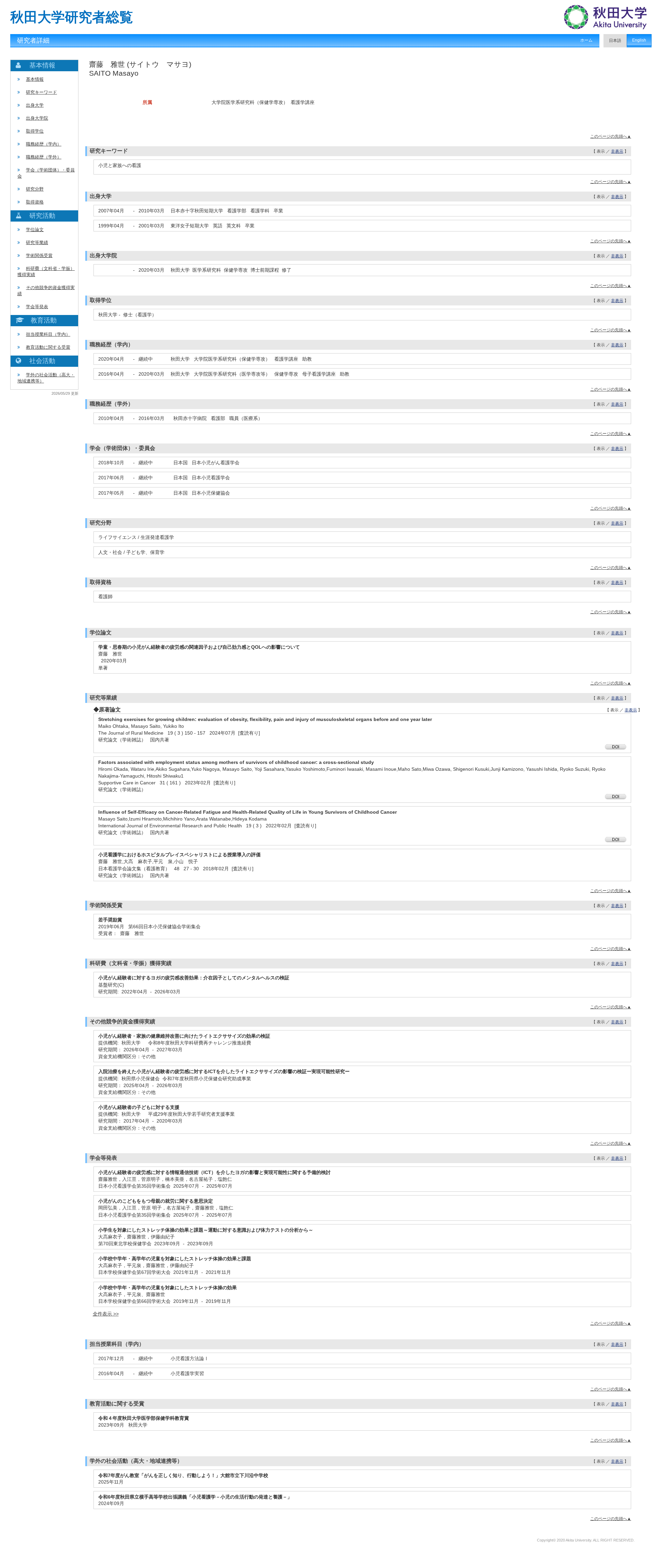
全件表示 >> (106, 1314)
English (639, 40)
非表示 (617, 151)
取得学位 (35, 131)
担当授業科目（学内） (48, 334)
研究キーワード (41, 92)
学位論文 (35, 229)
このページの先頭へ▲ (610, 136)
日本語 (615, 40)
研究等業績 (37, 242)
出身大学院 (37, 118)
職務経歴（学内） (43, 144)
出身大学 (35, 105)
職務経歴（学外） (43, 157)
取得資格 (35, 202)
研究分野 (35, 189)
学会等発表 (37, 306)
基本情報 (35, 79)
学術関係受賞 (39, 255)
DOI (615, 747)
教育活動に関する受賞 (48, 347)
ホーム (586, 40)
